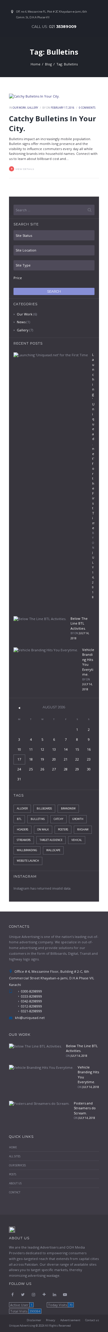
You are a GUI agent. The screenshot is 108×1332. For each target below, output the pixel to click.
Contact (14, 1192)
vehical (76, 840)
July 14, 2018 (78, 1056)
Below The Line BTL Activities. (79, 623)
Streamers (24, 840)
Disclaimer (34, 1320)
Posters (63, 829)
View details (24, 168)
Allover (22, 808)
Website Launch (28, 861)
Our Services (17, 1165)
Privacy (50, 1320)
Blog (48, 64)
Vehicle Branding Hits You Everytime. (88, 662)
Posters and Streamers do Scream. (85, 1108)
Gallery (32, 108)
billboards (44, 808)
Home (35, 64)
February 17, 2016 (62, 108)
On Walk (43, 829)
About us (15, 1183)
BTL (19, 819)
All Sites (14, 1156)
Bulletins (38, 819)
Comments (87, 108)
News (21, 322)
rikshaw (82, 829)
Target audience (51, 840)
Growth (77, 819)
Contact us (92, 1320)
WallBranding (27, 850)
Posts (12, 1174)
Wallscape (53, 850)
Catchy (58, 819)
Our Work (19, 108)
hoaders (22, 829)
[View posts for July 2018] (19, 707)
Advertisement (70, 1320)
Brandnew (68, 808)
